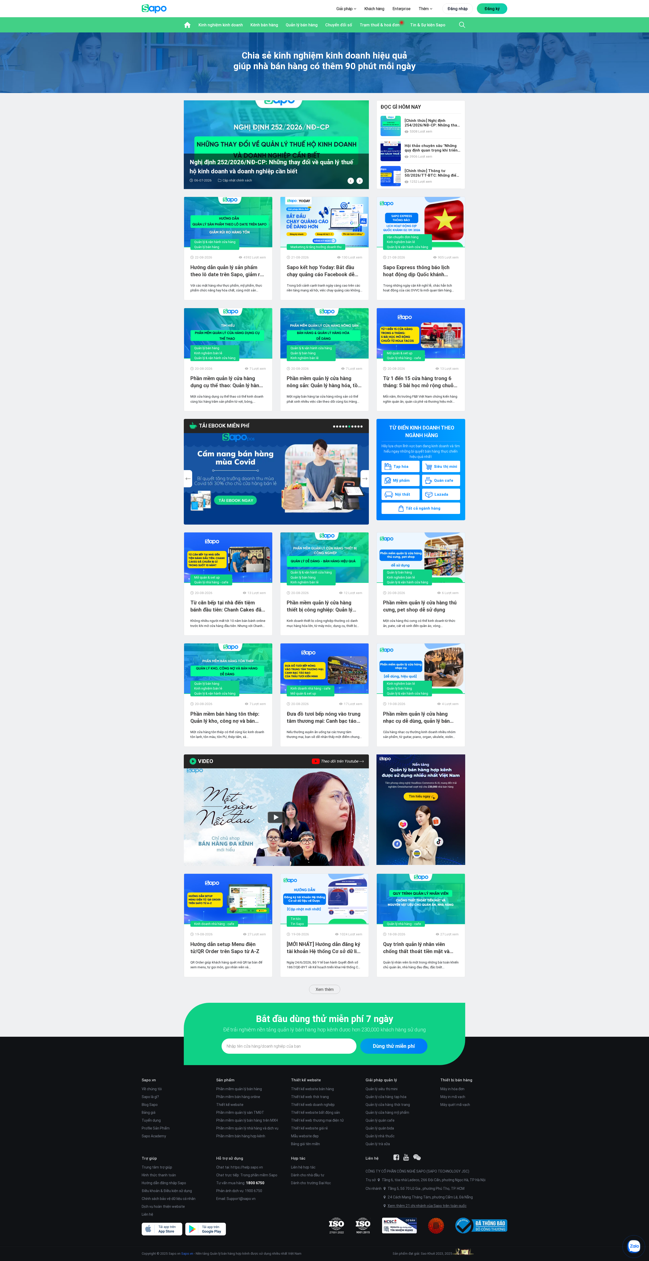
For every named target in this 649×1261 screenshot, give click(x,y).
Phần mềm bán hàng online (238, 1097)
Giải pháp (345, 8)
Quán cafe (443, 480)
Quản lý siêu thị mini (382, 1089)
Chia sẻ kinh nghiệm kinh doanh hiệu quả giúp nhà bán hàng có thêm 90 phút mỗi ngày (324, 60)
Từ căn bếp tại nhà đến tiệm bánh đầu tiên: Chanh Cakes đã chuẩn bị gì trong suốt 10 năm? (226, 606)
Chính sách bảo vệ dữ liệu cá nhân (168, 1198)
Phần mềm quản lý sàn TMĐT (240, 1112)
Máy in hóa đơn (452, 1089)
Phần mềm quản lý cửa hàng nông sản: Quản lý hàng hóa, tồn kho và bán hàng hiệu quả (323, 382)
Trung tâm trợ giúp (157, 1167)
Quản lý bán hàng (206, 247)
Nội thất (402, 494)
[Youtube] (406, 1157)
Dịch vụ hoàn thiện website (163, 1206)
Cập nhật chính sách (216, 180)
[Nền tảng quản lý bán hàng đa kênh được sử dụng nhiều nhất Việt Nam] (420, 809)
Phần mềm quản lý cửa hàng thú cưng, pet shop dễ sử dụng (420, 606)
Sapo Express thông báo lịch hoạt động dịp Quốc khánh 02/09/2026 (416, 271)
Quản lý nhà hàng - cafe (404, 358)
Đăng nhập (457, 8)
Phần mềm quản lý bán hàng (239, 1089)
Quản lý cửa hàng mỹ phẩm (387, 1112)
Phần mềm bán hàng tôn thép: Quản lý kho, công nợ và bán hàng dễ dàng (224, 718)
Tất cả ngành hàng (423, 508)
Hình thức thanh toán (159, 1175)
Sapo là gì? (150, 1097)
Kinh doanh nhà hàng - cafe (311, 688)
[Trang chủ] (187, 24)
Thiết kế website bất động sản (315, 1112)
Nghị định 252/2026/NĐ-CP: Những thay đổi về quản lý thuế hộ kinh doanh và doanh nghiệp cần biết (250, 166)
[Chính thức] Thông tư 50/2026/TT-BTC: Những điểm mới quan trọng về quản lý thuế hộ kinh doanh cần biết (432, 173)
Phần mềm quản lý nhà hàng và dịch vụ (247, 1128)
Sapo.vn (187, 1253)
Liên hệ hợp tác (303, 1167)
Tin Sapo (297, 924)
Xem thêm (325, 989)
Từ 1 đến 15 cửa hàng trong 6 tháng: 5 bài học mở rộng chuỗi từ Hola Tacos (419, 382)
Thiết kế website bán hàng (312, 1089)
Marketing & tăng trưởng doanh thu (316, 247)
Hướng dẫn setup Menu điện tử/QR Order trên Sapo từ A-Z (224, 947)
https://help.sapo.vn (247, 1167)
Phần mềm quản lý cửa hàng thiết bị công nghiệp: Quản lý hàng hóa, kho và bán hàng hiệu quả (323, 606)
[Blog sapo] (417, 1157)
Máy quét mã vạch (455, 1104)
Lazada (441, 494)
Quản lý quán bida (380, 1128)
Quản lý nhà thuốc (380, 1136)
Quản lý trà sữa (378, 1144)
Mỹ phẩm (401, 480)
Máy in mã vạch (452, 1097)
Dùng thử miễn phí (394, 1046)
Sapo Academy (154, 1136)
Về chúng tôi (152, 1089)
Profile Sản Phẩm (156, 1128)
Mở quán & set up (399, 353)
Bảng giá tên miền (305, 1144)
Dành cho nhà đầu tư (307, 1175)
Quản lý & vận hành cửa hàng (215, 242)
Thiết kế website (229, 1104)
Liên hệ (147, 1214)
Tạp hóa (400, 466)
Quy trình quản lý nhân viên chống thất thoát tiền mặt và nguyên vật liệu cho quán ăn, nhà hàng (420, 948)
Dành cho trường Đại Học (311, 1183)
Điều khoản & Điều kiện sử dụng (167, 1191)
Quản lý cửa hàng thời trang (388, 1104)
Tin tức (296, 919)
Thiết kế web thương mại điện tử (317, 1120)
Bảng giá (148, 1112)
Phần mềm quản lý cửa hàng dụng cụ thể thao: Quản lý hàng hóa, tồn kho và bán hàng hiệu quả (226, 382)
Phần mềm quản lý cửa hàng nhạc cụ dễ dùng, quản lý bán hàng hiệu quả (416, 718)
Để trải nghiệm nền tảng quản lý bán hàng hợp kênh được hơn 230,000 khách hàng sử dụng (324, 1029)
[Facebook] (396, 1157)
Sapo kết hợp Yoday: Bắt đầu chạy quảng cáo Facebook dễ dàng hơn (320, 271)
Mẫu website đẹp (305, 1136)
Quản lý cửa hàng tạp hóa (386, 1097)
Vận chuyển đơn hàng (403, 237)
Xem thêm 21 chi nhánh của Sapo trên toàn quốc (427, 1205)
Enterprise (401, 8)
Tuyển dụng (151, 1120)
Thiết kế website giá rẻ (309, 1128)
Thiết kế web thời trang (310, 1097)
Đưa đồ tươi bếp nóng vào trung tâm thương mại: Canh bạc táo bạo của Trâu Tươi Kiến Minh (323, 718)
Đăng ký (492, 8)
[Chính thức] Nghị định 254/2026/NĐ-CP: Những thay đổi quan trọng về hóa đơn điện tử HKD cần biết (432, 122)
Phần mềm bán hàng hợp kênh (240, 1136)
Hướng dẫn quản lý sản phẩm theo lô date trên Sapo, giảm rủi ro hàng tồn (227, 271)
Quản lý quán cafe (380, 1120)
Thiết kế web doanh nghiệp (313, 1104)
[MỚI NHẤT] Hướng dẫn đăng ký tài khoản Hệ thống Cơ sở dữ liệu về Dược (324, 948)
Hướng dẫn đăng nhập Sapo (164, 1183)
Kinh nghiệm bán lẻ (401, 242)
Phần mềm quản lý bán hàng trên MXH (247, 1120)
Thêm (424, 8)
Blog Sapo (150, 1104)
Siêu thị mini (445, 466)
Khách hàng (374, 8)
